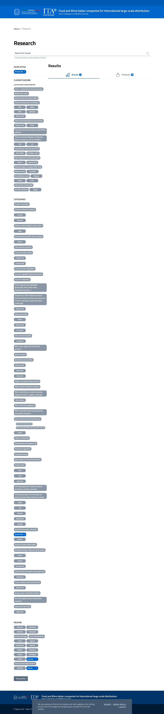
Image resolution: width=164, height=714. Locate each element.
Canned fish (19, 566)
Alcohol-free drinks (22, 204)
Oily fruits (19, 370)
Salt (19, 475)
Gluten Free (20, 125)
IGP (20, 144)
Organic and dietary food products (27, 381)
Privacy (107, 704)
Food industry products (23, 247)
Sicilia (20, 659)
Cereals (20, 215)
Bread (20, 539)
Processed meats (21, 454)
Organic (36, 176)
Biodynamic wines (21, 93)
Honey (20, 319)
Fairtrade (32, 111)
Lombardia (20, 645)
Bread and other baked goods (25, 544)
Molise (19, 650)
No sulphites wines (22, 176)
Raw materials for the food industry (28, 459)
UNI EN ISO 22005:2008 (23, 185)
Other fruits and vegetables (25, 405)
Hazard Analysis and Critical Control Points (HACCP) (30, 131)
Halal (32, 125)
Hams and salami (21, 314)
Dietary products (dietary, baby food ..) (28, 225)
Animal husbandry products (25, 209)
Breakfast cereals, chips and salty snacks (30, 550)
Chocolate (19, 577)
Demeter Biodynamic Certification (27, 102)
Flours (20, 241)
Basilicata (32, 627)
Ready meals (19, 465)
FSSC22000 (20, 116)
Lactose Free (32, 162)
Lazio (20, 641)
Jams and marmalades (23, 335)
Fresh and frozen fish (22, 606)
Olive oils (20, 376)
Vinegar (20, 524)
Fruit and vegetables (22, 279)
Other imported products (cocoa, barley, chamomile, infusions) (29, 412)
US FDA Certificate (21, 189)
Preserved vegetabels (22, 448)
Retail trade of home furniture (24, 424)
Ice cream (19, 330)
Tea (20, 508)
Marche (32, 645)
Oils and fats (19, 365)
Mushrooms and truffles (24, 360)
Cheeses (20, 220)
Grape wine (20, 308)
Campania (32, 631)
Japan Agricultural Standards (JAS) (27, 157)
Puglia (20, 654)
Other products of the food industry (27, 419)
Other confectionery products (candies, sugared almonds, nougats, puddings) (29, 393)
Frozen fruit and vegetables (25, 268)
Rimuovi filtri (20, 678)
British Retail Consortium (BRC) (26, 98)
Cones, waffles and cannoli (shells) (27, 582)
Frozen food (20, 263)
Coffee (20, 560)
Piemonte (32, 650)
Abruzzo (20, 627)
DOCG (32, 107)
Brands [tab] (76, 74)
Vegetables (20, 518)
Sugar (20, 502)
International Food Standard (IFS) (27, 148)
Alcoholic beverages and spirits (26, 529)
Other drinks (19, 400)
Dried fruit (20, 587)
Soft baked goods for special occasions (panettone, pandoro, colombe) (29, 487)
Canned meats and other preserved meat (29, 571)
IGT (32, 144)
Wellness (19, 611)
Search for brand (22, 53)
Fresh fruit (20, 258)
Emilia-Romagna (21, 636)
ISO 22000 (20, 153)
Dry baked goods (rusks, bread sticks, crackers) (28, 599)
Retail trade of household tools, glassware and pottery (30, 427)
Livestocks (20, 341)
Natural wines (20, 171)
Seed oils (20, 481)
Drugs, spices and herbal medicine (27, 593)
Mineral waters (20, 354)
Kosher (19, 162)
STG (32, 180)
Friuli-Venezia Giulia (37, 636)
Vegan (35, 189)
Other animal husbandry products (27, 386)
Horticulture (19, 325)
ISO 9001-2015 (33, 153)
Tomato (19, 513)
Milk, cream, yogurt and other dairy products (27, 347)
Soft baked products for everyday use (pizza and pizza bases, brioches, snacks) (29, 495)
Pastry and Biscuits (22, 438)
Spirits (20, 180)
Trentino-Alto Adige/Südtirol (25, 663)
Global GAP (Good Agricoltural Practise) (29, 120)
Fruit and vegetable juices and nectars (28, 274)
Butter (20, 555)
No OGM (33, 171)
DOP (19, 111)
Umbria (19, 668)
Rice (19, 470)
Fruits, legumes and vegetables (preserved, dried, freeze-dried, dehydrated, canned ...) (26, 287)
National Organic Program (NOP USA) (28, 167)
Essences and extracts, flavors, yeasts (28, 236)
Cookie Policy (119, 704)
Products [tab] (127, 74)
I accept (122, 707)
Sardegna (32, 654)
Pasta (20, 432)
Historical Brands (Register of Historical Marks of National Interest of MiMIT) (29, 138)
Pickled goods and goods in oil (25, 443)
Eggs (20, 231)
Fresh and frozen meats (23, 252)
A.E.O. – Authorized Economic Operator (29, 89)
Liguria (32, 641)
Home (16, 28)
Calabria (20, 631)
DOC (19, 107)
